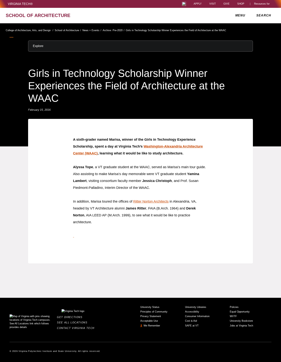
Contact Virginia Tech (77, 328)
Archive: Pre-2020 (113, 30)
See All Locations (73, 322)
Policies (234, 307)
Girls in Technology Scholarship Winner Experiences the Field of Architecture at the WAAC (176, 30)
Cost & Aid (191, 320)
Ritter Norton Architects (151, 201)
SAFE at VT (192, 325)
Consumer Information (197, 316)
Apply (198, 4)
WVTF (233, 316)
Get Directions (71, 317)
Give (226, 4)
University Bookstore (241, 320)
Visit (212, 4)
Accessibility (192, 311)
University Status (149, 307)
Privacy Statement (150, 316)
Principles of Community (153, 311)
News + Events (91, 30)
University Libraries (195, 307)
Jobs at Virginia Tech (241, 325)
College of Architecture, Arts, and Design (29, 30)
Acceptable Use (149, 320)
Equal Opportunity (240, 311)
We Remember (152, 325)
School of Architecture (68, 30)
